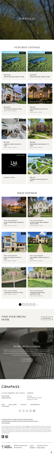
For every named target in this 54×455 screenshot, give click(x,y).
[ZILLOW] (30, 411)
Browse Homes (47, 318)
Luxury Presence (32, 446)
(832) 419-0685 (5, 396)
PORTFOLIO (23, 404)
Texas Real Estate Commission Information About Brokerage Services (20, 421)
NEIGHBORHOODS (35, 404)
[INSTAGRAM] (23, 411)
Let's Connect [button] (27, 359)
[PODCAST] (34, 411)
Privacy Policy (41, 447)
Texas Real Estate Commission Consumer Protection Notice (17, 419)
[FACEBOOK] (20, 411)
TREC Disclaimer (6, 423)
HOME (3, 404)
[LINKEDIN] (27, 411)
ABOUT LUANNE (13, 404)
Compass (27, 426)
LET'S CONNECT (5, 406)
